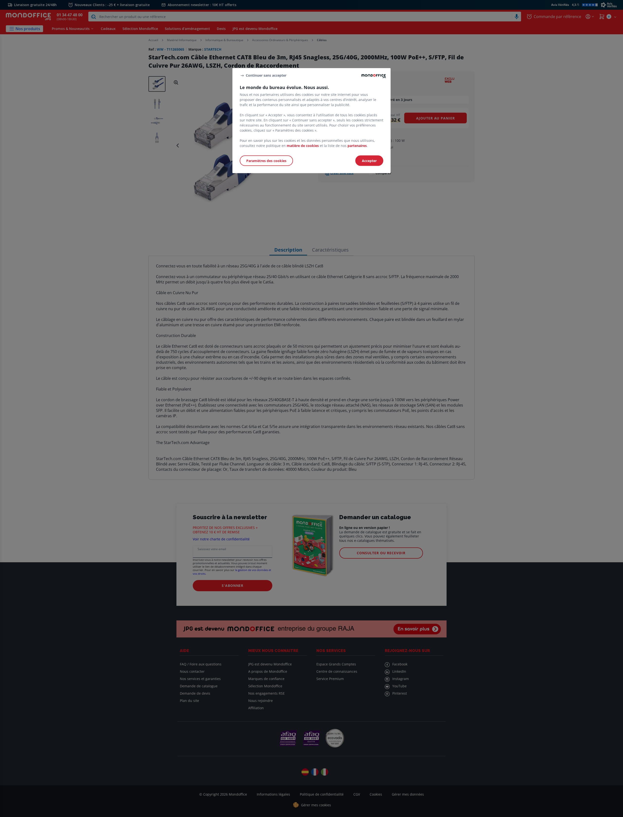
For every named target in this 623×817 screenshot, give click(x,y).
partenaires (357, 145)
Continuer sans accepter (266, 75)
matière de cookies (303, 145)
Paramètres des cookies (266, 160)
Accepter (369, 160)
